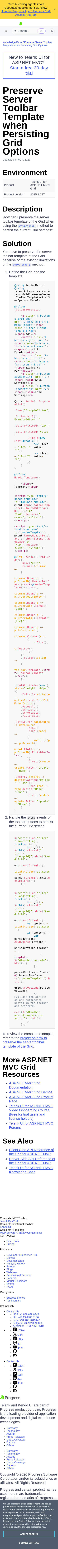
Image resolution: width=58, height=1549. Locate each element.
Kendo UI (5, 1227)
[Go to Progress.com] (10, 1399)
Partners (11, 1278)
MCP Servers (7, 1232)
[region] (29, 1524)
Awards (10, 1433)
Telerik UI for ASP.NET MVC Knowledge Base (31, 1170)
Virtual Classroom (16, 1281)
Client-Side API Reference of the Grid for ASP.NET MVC (31, 1152)
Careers (11, 1442)
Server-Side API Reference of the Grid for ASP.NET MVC (32, 1161)
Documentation (15, 1260)
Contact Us (12, 1311)
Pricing (10, 1244)
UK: (26, 1317)
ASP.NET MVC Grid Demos (30, 1092)
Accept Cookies (29, 1534)
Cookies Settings (29, 1542)
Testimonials (13, 1300)
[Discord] (15, 1356)
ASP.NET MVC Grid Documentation (24, 1085)
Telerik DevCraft (9, 1221)
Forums (10, 1266)
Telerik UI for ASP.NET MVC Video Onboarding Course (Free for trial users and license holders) (31, 1112)
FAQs (9, 1286)
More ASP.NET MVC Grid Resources (27, 1067)
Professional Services (18, 1275)
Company (12, 1428)
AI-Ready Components (29, 1232)
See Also (18, 1141)
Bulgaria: (28, 1323)
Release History (15, 1263)
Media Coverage (15, 1439)
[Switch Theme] (52, 31)
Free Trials (12, 1241)
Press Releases (15, 1436)
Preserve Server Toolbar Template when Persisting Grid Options (27, 44)
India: (26, 1320)
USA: (26, 1314)
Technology (13, 1431)
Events (10, 1284)
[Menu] (6, 31)
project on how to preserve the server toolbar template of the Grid (25, 1042)
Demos (10, 1257)
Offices (10, 1445)
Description (23, 209)
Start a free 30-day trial (29, 70)
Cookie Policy (25, 1521)
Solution (17, 243)
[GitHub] (15, 1352)
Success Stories (15, 1297)
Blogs (9, 1269)
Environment (25, 172)
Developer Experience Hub (22, 1255)
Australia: (28, 1326)
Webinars (11, 1272)
